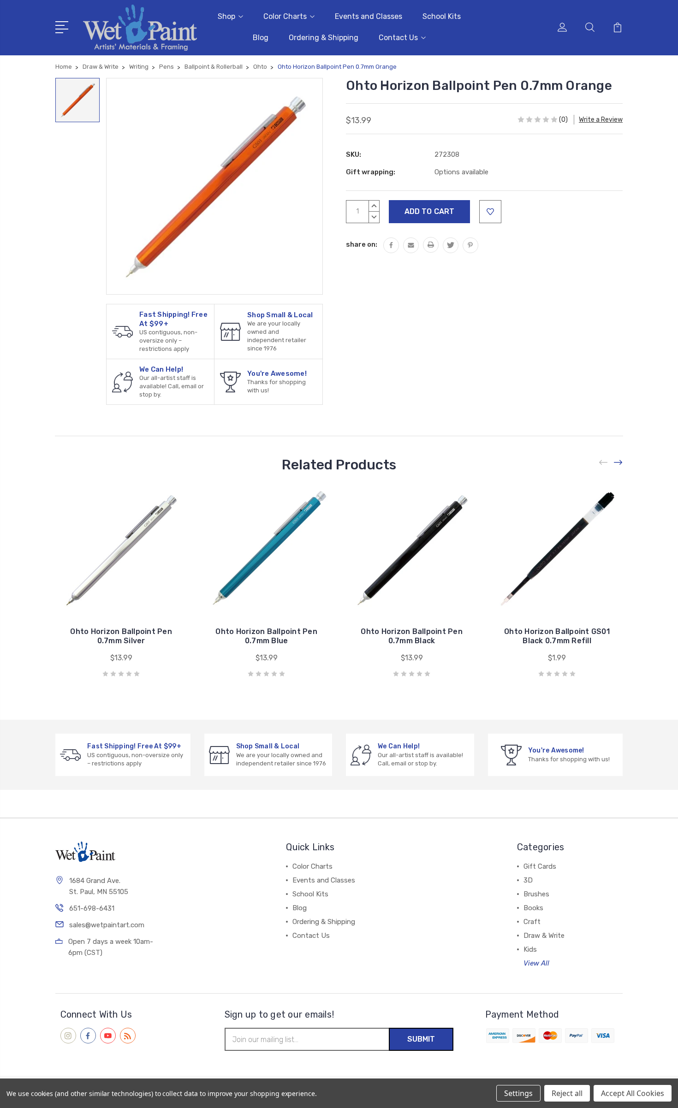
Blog (260, 37)
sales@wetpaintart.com (106, 925)
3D (528, 880)
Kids (530, 949)
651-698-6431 (91, 908)
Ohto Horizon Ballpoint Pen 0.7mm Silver (121, 636)
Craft (532, 922)
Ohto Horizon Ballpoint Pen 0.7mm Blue (266, 636)
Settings (518, 1093)
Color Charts (285, 16)
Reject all (567, 1093)
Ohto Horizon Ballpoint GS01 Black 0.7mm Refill (557, 636)
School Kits (441, 16)
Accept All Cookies (632, 1093)
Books (533, 908)
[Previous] (603, 462)
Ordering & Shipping (323, 37)
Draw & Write (544, 935)
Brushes (536, 894)
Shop (226, 16)
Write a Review (601, 120)
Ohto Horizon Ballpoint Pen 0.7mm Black (412, 636)
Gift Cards (539, 866)
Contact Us (398, 37)
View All (536, 963)
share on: (361, 244)
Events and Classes (368, 16)
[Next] (618, 462)
